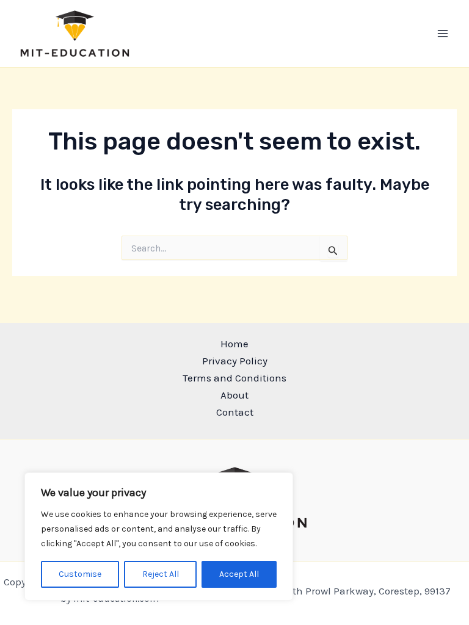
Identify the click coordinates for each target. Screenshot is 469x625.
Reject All (160, 574)
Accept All (239, 574)
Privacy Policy (234, 361)
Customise (80, 574)
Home (234, 344)
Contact (234, 412)
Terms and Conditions (234, 378)
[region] (158, 536)
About (234, 395)
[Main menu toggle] (443, 34)
